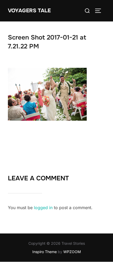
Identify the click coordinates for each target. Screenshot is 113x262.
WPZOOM (72, 251)
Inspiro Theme (44, 251)
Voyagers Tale (29, 10)
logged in (43, 207)
